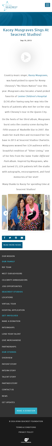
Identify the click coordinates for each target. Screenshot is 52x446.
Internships (8, 327)
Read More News (12, 245)
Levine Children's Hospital (32, 96)
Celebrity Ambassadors (14, 280)
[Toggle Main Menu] (47, 5)
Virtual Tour (9, 304)
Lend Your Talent (11, 334)
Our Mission (8, 256)
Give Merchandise (11, 340)
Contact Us (8, 389)
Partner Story (9, 383)
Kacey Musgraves (38, 75)
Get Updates (8, 402)
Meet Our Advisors (12, 273)
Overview (7, 358)
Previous (6, 213)
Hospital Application (13, 310)
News (5, 396)
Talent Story (9, 377)
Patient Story (9, 364)
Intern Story (9, 370)
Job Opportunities (12, 286)
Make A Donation (11, 321)
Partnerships (9, 347)
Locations (7, 297)
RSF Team (6, 267)
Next (46, 213)
